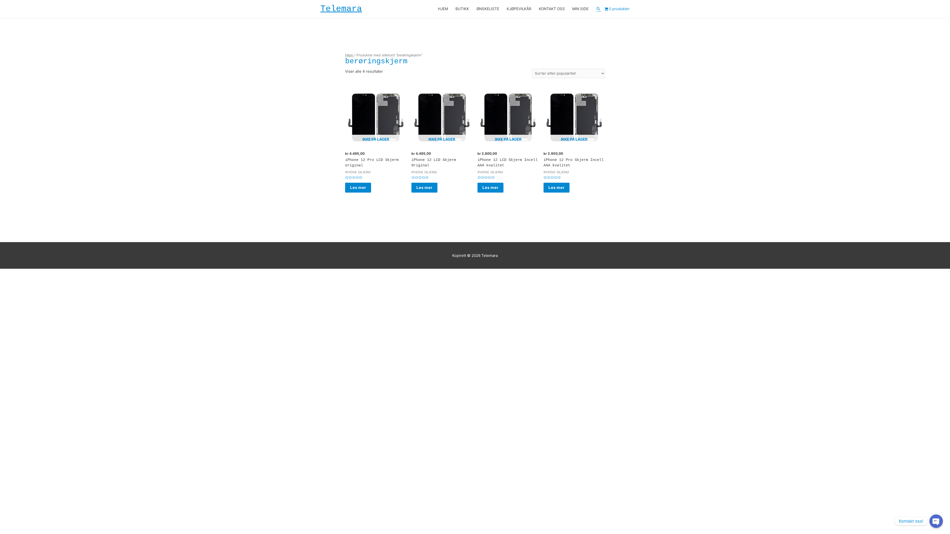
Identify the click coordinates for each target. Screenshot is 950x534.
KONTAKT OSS (552, 8)
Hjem (349, 55)
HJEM (443, 8)
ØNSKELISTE (487, 8)
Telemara (341, 9)
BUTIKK (462, 8)
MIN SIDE (580, 8)
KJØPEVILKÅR (519, 8)
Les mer (358, 187)
